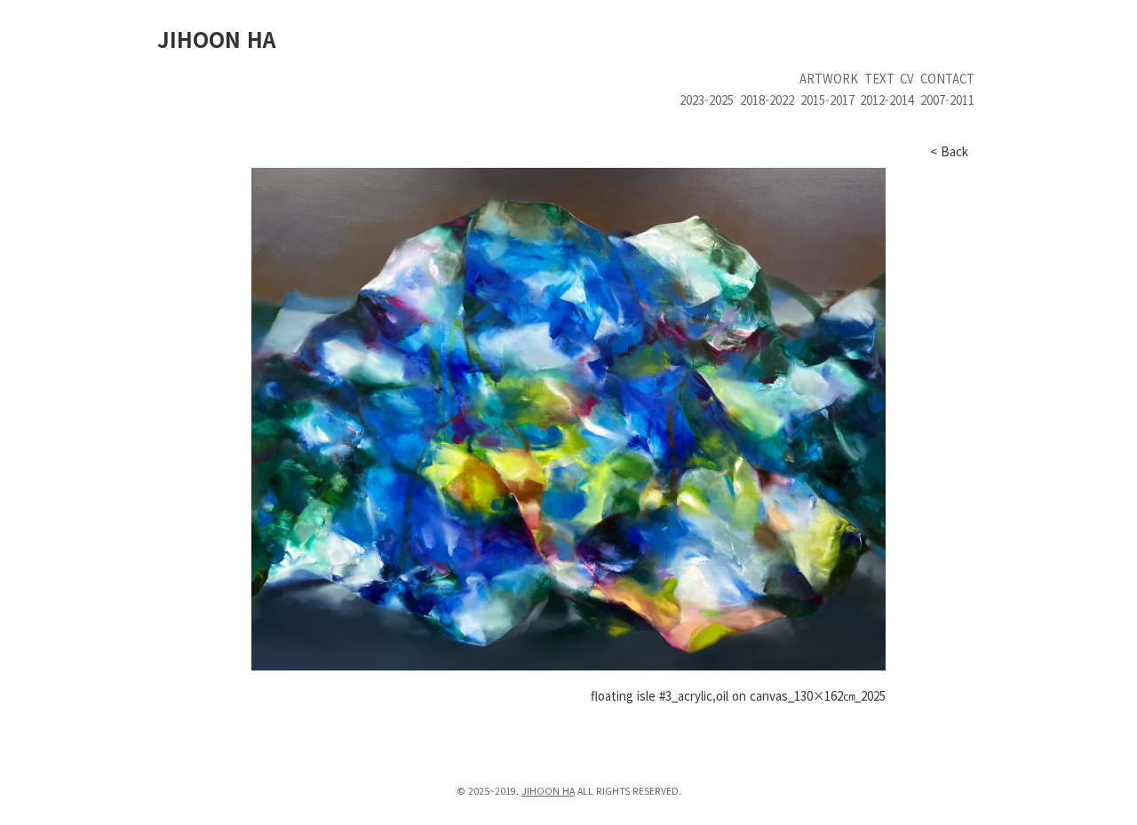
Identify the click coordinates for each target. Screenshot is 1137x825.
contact (947, 78)
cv (907, 78)
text (879, 78)
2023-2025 (707, 99)
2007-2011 (947, 99)
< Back (949, 151)
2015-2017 (827, 99)
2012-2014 (887, 99)
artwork (828, 78)
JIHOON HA (216, 38)
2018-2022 (767, 99)
